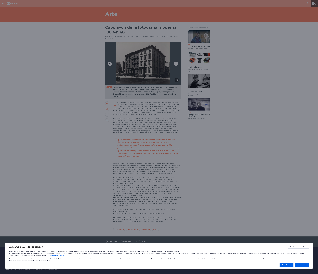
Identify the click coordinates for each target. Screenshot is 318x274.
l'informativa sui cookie (56, 255)
